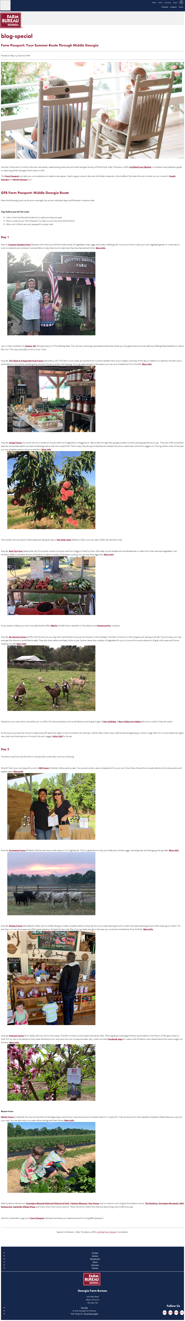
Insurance (168, 2)
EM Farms (44, 768)
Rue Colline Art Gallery (130, 721)
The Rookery (151, 1203)
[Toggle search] (181, 2)
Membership (95, 1258)
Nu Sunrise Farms (17, 636)
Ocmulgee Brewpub (168, 1203)
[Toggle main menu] (5, 5)
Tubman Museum (78, 1203)
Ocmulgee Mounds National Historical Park (47, 1203)
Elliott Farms (7, 1116)
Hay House (93, 1203)
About (154, 2)
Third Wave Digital (90, 1313)
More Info (100, 247)
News (160, 2)
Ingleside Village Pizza (24, 1206)
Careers (95, 1255)
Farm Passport (12, 176)
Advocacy (95, 1264)
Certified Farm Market (140, 167)
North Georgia (20, 179)
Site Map (84, 1307)
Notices (95, 1267)
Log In (175, 2)
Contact (95, 1252)
